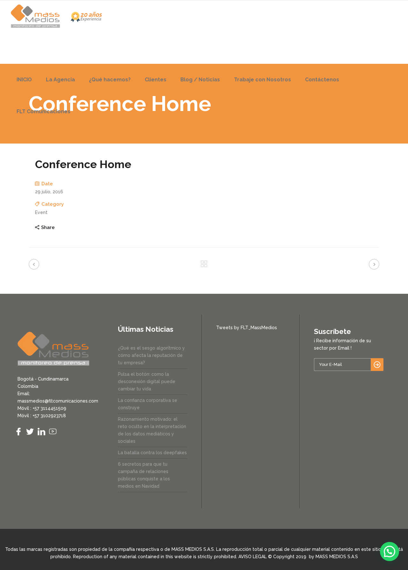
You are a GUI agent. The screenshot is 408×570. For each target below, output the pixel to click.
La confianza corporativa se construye (147, 404)
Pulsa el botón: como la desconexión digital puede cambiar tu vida (146, 381)
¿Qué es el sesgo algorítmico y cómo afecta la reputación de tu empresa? (151, 355)
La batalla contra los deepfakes (152, 452)
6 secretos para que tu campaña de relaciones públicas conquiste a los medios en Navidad (144, 475)
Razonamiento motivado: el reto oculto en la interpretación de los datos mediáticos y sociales (152, 430)
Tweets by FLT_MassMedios (246, 327)
